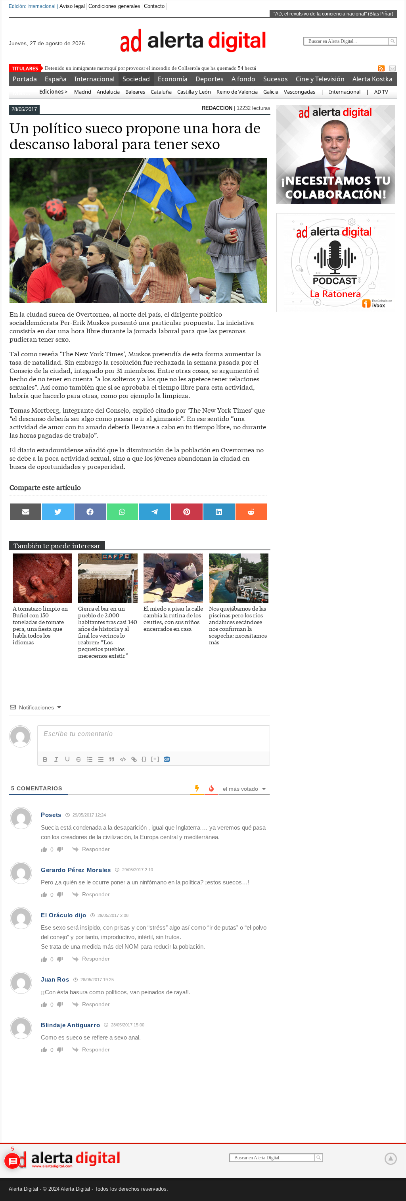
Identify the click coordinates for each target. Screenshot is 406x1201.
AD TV (381, 91)
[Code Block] (122, 759)
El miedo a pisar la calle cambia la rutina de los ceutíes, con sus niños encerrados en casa (173, 618)
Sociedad (136, 79)
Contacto (154, 6)
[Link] (134, 759)
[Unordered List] (100, 759)
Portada (25, 79)
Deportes (209, 79)
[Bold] (45, 759)
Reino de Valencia (237, 91)
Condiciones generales (114, 6)
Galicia (270, 91)
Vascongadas (299, 91)
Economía (173, 79)
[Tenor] (167, 759)
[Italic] (56, 759)
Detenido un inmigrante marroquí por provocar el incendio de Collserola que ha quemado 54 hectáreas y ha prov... (167, 68)
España (56, 79)
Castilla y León (194, 91)
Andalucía (108, 91)
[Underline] (67, 759)
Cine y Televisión (320, 79)
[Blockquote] (111, 759)
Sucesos (275, 79)
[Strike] (78, 759)
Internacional (95, 79)
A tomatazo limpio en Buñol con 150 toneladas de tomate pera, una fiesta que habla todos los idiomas (40, 625)
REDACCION (218, 108)
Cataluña (161, 91)
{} (144, 759)
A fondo (243, 79)
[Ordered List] (89, 759)
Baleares (135, 91)
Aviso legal (72, 6)
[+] (155, 759)
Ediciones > (53, 91)
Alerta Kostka (372, 79)
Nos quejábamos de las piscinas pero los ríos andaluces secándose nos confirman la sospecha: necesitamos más (238, 625)
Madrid (82, 91)
